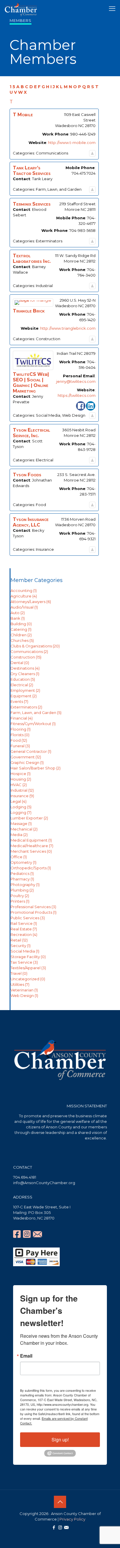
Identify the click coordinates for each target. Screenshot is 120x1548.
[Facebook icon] (54, 1527)
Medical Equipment (31, 840)
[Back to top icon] (60, 1502)
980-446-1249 (83, 134)
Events (19, 701)
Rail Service (23, 923)
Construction (25, 657)
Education (22, 679)
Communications (29, 651)
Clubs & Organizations (35, 646)
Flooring (20, 729)
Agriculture (23, 596)
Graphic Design (27, 762)
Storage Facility (28, 956)
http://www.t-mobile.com (72, 142)
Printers (19, 901)
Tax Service (24, 962)
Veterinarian (24, 990)
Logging (20, 812)
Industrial (22, 790)
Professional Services (33, 906)
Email (26, 1356)
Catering (20, 629)
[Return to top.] (92, 153)
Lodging (20, 807)
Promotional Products (33, 912)
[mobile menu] (112, 9)
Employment (25, 690)
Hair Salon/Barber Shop (35, 768)
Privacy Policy (72, 1519)
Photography (25, 884)
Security (20, 945)
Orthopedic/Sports (30, 868)
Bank (17, 618)
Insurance (22, 795)
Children (21, 635)
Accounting (23, 590)
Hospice (20, 773)
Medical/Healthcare (31, 845)
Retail (19, 940)
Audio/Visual (24, 607)
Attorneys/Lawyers (30, 601)
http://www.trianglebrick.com (68, 328)
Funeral (20, 745)
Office (18, 856)
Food (18, 740)
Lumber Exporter (29, 818)
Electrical (21, 684)
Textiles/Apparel (28, 967)
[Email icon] (66, 1527)
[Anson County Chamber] (20, 8)
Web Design (24, 995)
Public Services (27, 917)
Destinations (25, 668)
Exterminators (26, 707)
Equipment (23, 696)
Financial (21, 718)
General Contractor (30, 751)
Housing (20, 779)
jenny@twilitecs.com (76, 381)
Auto (17, 612)
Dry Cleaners (24, 673)
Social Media (24, 951)
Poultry (19, 895)
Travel (18, 973)
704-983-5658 (82, 230)
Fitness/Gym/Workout (33, 723)
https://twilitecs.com (77, 395)
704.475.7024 (84, 173)
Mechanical (24, 829)
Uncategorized (27, 979)
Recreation (23, 934)
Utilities (19, 984)
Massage (21, 823)
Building (21, 623)
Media (19, 834)
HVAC (18, 784)
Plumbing (22, 890)
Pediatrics (22, 873)
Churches (22, 640)
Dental (19, 662)
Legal (18, 801)
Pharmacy (22, 879)
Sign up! (60, 1439)
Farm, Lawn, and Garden (35, 712)
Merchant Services (31, 851)
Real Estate (23, 929)
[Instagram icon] (60, 1527)
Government (25, 757)
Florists (19, 734)
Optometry (23, 862)
